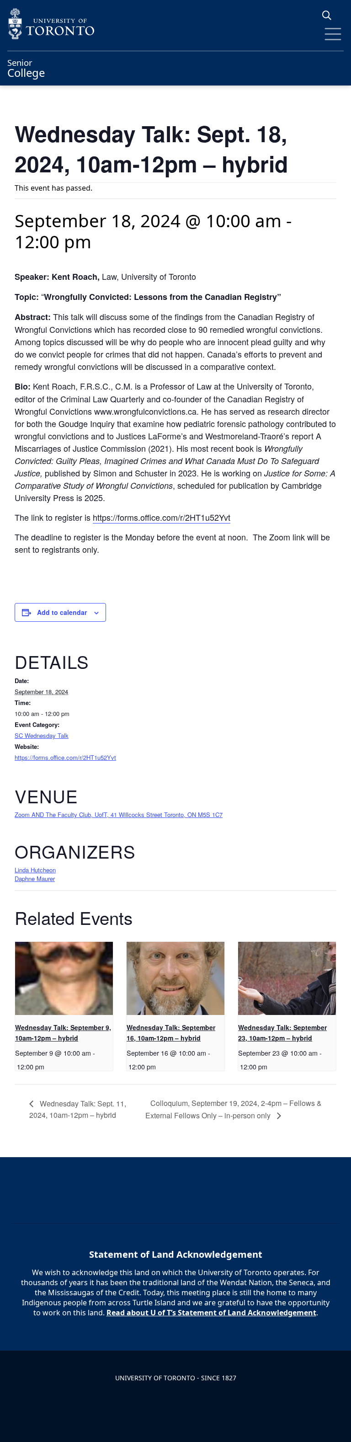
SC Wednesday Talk (42, 735)
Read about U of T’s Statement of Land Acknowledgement (211, 1313)
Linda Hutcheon (35, 869)
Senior (26, 67)
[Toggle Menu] (333, 34)
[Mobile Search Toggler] (330, 15)
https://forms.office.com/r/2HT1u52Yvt (161, 517)
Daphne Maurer (35, 878)
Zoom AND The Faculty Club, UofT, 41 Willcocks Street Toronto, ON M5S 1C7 (119, 814)
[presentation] (64, 978)
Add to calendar (62, 612)
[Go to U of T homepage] (175, 23)
